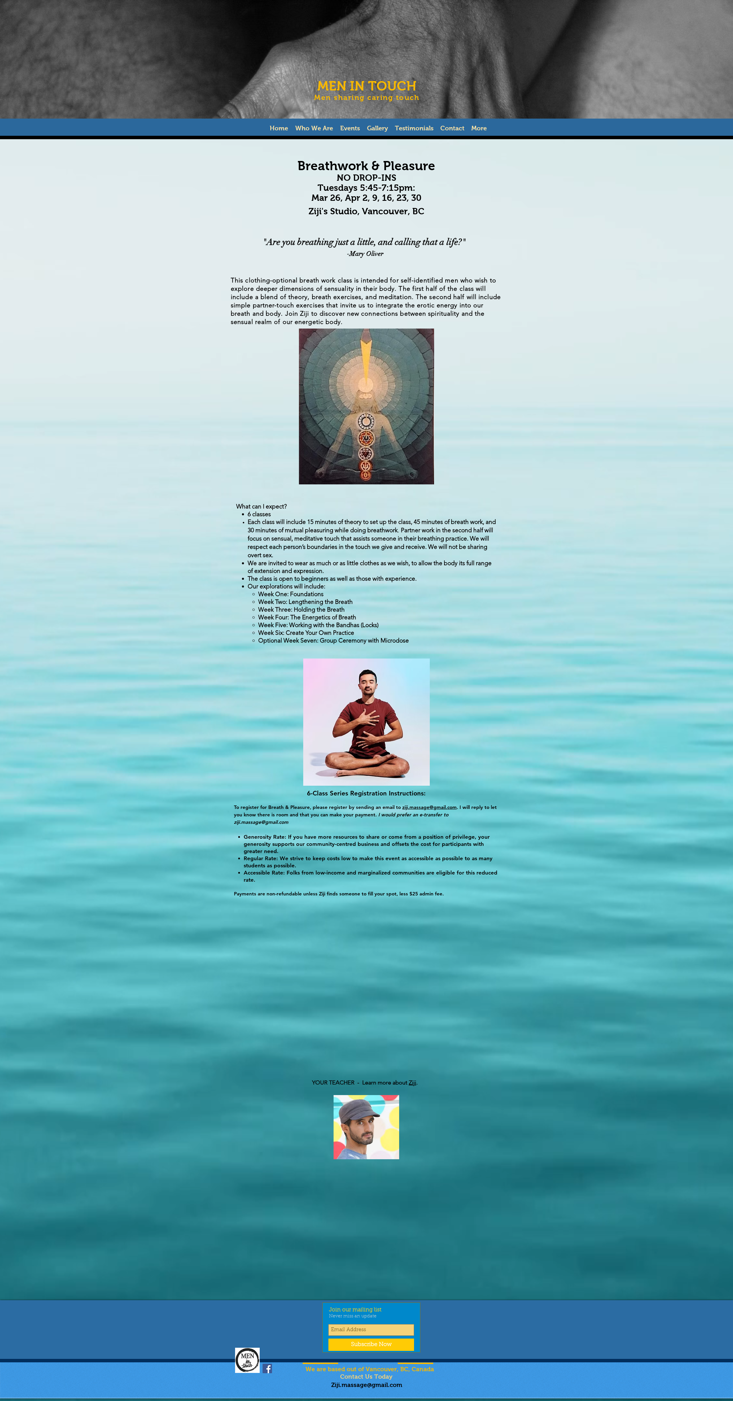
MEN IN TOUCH (367, 86)
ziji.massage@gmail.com (429, 807)
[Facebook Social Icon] (267, 1368)
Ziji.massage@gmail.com (366, 1385)
